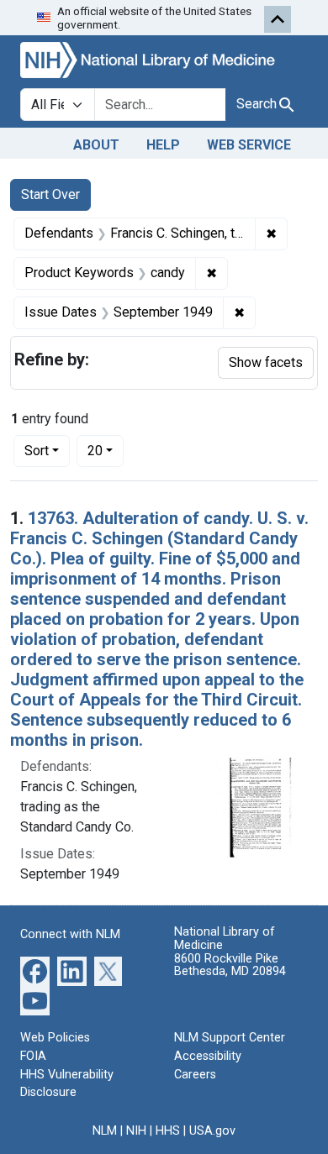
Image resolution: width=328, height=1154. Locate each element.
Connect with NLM (70, 934)
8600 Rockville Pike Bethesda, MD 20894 (230, 965)
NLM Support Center (229, 1038)
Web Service (249, 145)
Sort (36, 451)
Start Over (50, 194)
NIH (136, 1131)
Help (163, 145)
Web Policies (55, 1038)
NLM (105, 1131)
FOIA (33, 1056)
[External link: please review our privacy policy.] (35, 970)
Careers (195, 1074)
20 (105, 450)
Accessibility (207, 1056)
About (96, 145)
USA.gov (212, 1131)
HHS (168, 1131)
